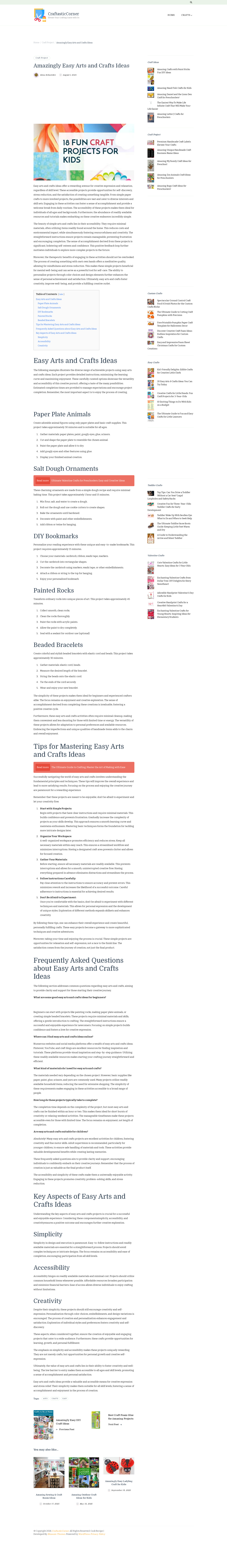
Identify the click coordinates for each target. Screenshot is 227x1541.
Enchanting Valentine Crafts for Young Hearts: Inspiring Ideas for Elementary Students (174, 613)
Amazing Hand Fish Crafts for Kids (174, 88)
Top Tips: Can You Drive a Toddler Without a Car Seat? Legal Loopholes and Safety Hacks (169, 495)
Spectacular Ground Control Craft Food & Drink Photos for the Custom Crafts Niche (170, 303)
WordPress (84, 1534)
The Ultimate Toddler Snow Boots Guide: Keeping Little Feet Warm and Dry (173, 526)
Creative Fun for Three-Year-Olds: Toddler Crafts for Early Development (169, 507)
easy (64, 1399)
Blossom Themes (56, 1534)
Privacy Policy (97, 1534)
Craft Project (42, 58)
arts (45, 1399)
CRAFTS (185, 15)
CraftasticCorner (63, 13)
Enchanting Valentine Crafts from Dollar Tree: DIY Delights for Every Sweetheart (174, 580)
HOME (171, 15)
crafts (55, 1399)
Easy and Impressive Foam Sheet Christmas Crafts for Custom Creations (169, 345)
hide (61, 294)
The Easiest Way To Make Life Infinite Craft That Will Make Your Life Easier (169, 105)
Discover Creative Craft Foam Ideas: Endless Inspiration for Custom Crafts (174, 334)
